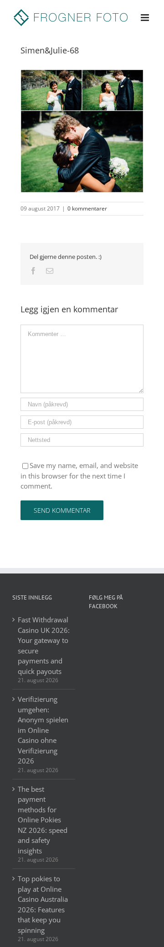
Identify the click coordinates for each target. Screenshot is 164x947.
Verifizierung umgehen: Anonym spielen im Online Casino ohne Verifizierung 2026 (43, 729)
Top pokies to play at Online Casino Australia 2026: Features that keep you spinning (43, 904)
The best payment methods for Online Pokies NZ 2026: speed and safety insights (42, 819)
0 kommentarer (87, 208)
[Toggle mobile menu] (145, 17)
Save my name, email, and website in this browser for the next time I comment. (79, 475)
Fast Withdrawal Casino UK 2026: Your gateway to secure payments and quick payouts (44, 645)
